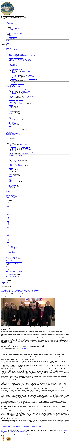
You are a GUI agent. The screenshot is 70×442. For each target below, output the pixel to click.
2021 (8, 208)
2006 (8, 227)
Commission (39, 432)
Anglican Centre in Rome (14, 28)
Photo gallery (9, 132)
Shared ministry (12, 252)
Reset (9, 286)
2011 (8, 221)
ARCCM (13, 77)
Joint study (11, 251)
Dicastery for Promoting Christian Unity (18, 431)
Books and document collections (13, 134)
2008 (8, 224)
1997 (8, 238)
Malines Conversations (16, 129)
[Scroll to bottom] (2, 1)
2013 (8, 218)
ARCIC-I (16, 74)
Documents (8, 63)
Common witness (12, 250)
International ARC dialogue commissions (17, 56)
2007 (8, 226)
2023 (8, 206)
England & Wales (12, 113)
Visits (10, 139)
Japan (10, 117)
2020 (8, 209)
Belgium (10, 107)
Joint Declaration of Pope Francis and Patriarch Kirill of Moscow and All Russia (18, 291)
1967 (8, 240)
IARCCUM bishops (13, 37)
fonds (23, 71)
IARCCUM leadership (14, 35)
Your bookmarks (9, 23)
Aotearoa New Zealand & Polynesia (16, 103)
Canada (10, 110)
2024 (8, 205)
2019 (8, 211)
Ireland (10, 116)
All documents (12, 64)
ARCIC (13, 72)
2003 (8, 230)
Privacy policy (9, 42)
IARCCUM (14, 80)
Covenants (11, 246)
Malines (10, 128)
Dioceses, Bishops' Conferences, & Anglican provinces (21, 60)
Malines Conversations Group (15, 32)
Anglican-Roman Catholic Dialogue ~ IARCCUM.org (12, 16)
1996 (8, 239)
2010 (8, 222)
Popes (10, 140)
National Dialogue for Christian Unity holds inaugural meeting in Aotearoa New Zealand (21, 290)
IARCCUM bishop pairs (11, 196)
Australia (11, 105)
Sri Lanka (11, 124)
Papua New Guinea (13, 119)
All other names (12, 61)
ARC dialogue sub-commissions (16, 58)
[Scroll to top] (1, 1)
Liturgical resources (13, 247)
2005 (8, 228)
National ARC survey (10, 197)
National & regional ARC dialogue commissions (19, 59)
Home (7, 22)
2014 (8, 217)
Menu (3, 18)
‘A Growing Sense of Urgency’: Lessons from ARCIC (13, 258)
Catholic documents (13, 68)
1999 (8, 235)
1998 (8, 237)
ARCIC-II (16, 75)
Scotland (11, 121)
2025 (8, 203)
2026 (8, 202)
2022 (8, 207)
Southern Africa (12, 123)
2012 (8, 219)
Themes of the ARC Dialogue (12, 135)
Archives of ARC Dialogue (12, 49)
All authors (11, 53)
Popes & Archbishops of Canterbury (16, 54)
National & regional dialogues (17, 84)
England (10, 112)
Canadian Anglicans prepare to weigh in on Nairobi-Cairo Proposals (14, 267)
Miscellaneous (14, 82)
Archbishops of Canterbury (15, 142)
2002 (8, 232)
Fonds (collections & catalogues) (16, 69)
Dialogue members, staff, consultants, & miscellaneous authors (22, 55)
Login (7, 43)
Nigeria (10, 118)
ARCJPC (13, 71)
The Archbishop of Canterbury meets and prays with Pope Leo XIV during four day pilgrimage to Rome (14, 262)
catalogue (28, 71)
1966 (8, 242)
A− (4, 286)
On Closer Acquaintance (45, 332)
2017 (8, 213)
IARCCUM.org (4, 430)
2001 (8, 233)
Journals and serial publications (12, 133)
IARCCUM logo (12, 38)
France (10, 114)
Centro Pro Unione (13, 29)
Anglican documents (13, 66)
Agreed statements (13, 65)
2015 (8, 216)
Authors (8, 51)
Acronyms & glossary (10, 195)
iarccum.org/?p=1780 (20, 296)
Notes (4, 283)
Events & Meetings (10, 85)
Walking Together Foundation (15, 33)
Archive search (9, 45)
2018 (8, 212)
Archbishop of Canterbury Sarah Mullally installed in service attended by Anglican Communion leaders (14, 278)
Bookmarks (5, 282)
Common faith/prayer (13, 248)
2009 (8, 223)
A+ (6, 286)
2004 (8, 229)
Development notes (10, 40)
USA (10, 126)
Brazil (10, 108)
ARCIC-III (16, 76)
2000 (8, 234)
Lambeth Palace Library (14, 30)
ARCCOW (13, 79)
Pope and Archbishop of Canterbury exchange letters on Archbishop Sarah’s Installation (14, 273)
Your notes (8, 24)
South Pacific (11, 122)
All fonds (13, 70)
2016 (8, 214)
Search (4, 285)
